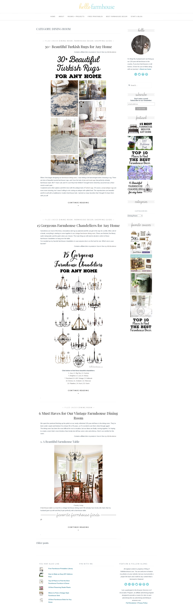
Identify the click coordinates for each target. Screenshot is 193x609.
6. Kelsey (85, 376)
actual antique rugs (107, 188)
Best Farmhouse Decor (116, 16)
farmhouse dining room (69, 177)
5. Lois (79, 376)
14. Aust (79, 383)
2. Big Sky (77, 373)
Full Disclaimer (131, 603)
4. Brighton (71, 376)
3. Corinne (85, 373)
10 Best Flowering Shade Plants (59, 587)
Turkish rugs (89, 188)
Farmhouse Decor (84, 41)
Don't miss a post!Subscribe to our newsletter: (141, 99)
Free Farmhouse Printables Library (60, 568)
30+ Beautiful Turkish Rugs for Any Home (78, 46)
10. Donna (69, 381)
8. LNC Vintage (79, 378)
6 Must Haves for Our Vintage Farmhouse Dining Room (78, 415)
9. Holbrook (88, 378)
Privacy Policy (142, 603)
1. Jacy (70, 373)
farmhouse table (47, 508)
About (61, 16)
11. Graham (78, 381)
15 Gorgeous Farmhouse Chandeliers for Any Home (78, 225)
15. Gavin (86, 383)
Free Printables (95, 16)
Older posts (42, 542)
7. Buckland (68, 378)
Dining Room (66, 41)
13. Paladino (71, 383)
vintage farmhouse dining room (85, 233)
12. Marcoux (87, 381)
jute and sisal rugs (89, 180)
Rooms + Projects (76, 16)
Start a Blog (137, 16)
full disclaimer (111, 52)
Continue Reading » (78, 204)
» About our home (145, 69)
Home (52, 16)
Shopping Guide (103, 41)
